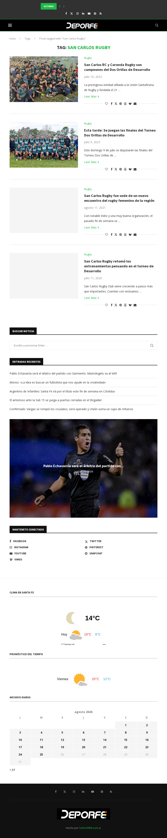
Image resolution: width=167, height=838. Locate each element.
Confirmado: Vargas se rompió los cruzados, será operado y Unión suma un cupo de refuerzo (71, 409)
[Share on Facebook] (111, 103)
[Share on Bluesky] (130, 103)
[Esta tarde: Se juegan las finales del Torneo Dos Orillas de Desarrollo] (44, 145)
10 (20, 740)
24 (20, 754)
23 (146, 747)
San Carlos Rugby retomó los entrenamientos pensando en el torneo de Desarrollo (119, 266)
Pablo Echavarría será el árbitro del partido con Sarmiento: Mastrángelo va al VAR (63, 373)
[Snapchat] (95, 13)
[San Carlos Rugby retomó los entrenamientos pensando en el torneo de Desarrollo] (44, 276)
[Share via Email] (135, 103)
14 (104, 740)
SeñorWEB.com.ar (90, 828)
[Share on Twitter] (115, 103)
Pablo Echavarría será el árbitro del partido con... (83, 466)
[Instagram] (77, 13)
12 (62, 740)
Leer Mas (90, 96)
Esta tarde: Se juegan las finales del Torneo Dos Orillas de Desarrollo (120, 132)
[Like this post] (106, 103)
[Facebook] (66, 13)
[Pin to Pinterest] (120, 103)
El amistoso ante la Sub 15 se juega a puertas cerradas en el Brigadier (56, 400)
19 (62, 747)
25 (41, 754)
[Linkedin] (83, 13)
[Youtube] (89, 13)
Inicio (13, 38)
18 (41, 747)
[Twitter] (71, 13)
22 (125, 747)
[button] (60, 6)
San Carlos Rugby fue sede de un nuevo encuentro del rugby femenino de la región (119, 198)
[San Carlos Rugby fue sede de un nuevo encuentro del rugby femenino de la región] (44, 210)
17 (20, 747)
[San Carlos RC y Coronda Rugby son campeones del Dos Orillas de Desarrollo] (44, 79)
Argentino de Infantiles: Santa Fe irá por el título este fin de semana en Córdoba (62, 391)
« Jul (12, 769)
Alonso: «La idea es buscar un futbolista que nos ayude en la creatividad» (58, 382)
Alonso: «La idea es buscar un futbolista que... (70, 6)
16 (146, 740)
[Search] (157, 25)
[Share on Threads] (125, 103)
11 (41, 740)
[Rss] (101, 13)
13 (83, 740)
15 (125, 740)
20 (83, 747)
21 (104, 747)
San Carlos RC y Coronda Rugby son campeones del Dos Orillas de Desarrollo (117, 67)
